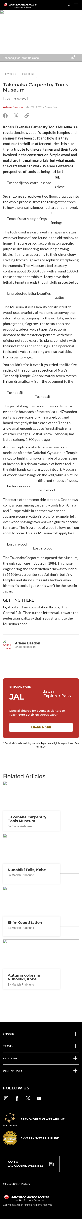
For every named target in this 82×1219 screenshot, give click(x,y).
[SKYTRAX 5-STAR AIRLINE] (31, 1144)
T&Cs (43, 746)
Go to (26, 1163)
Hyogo (10, 74)
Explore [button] (9, 1033)
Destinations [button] (13, 1070)
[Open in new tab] (6, 1098)
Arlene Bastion (13, 107)
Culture (28, 74)
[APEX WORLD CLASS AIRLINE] (33, 1125)
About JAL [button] (10, 1058)
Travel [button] (8, 1045)
